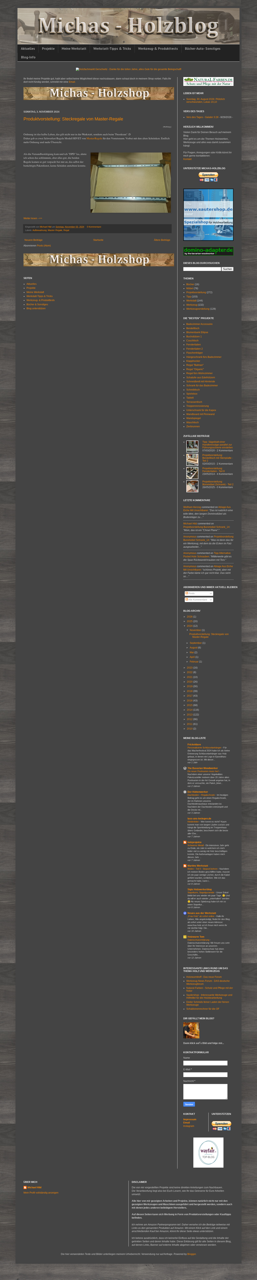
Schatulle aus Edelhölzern (200, 377)
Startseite (98, 240)
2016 (190, 700)
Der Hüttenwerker (198, 792)
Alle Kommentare (197, 599)
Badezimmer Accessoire (199, 324)
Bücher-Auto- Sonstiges (202, 48)
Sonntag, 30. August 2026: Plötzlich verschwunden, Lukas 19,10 (205, 100)
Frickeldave (194, 744)
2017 (190, 695)
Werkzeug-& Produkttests (158, 48)
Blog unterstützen (36, 308)
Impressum (189, 1119)
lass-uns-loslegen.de (199, 818)
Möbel (189, 288)
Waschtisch (192, 422)
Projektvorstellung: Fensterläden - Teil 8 (213, 470)
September (196, 643)
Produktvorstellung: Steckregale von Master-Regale (73, 118)
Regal (66, 230)
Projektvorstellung (196, 292)
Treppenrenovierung (197, 406)
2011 (190, 724)
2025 (190, 621)
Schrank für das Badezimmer (202, 385)
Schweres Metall (196, 845)
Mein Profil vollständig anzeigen (40, 1192)
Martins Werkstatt (198, 865)
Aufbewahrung (40, 230)
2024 (190, 626)
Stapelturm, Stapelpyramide (201, 892)
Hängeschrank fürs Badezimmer (203, 357)
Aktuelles (28, 48)
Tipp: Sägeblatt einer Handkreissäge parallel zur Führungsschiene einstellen (217, 445)
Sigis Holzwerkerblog (200, 889)
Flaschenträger (194, 352)
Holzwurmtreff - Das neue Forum (204, 977)
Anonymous (189, 536)
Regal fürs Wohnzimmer (199, 373)
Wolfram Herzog (192, 507)
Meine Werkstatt (74, 48)
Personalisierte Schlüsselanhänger (205, 747)
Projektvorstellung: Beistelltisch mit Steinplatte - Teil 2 (217, 458)
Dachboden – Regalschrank (201, 795)
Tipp (188, 296)
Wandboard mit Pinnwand (200, 414)
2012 (190, 719)
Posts (191, 593)
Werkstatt (191, 300)
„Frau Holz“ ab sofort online (201, 916)
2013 (190, 714)
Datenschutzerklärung (199, 940)
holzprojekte (195, 842)
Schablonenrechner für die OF (202, 1008)
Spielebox (191, 393)
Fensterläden (193, 344)
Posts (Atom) (44, 245)
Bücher (190, 284)
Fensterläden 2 (194, 348)
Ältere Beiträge (162, 240)
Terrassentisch (194, 402)
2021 (190, 677)
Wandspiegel (193, 418)
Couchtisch (192, 340)
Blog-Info (28, 57)
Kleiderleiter (193, 821)
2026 (190, 616)
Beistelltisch (192, 328)
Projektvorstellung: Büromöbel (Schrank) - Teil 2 (218, 483)
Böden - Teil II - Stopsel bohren (203, 869)
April (192, 657)
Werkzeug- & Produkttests (41, 300)
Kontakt (187, 159)
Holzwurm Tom (196, 936)
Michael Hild (190, 523)
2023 (190, 667)
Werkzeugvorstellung (197, 308)
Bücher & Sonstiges (37, 304)
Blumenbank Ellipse (197, 332)
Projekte (48, 48)
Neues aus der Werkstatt (202, 913)
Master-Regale (94, 138)
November (196, 630)
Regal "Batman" (195, 365)
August (194, 647)
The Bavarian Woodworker (203, 768)
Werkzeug (191, 304)
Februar (194, 661)
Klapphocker (193, 361)
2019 (190, 686)
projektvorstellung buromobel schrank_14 (206, 527)
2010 (190, 728)
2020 (190, 681)
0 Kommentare (94, 227)
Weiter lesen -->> (32, 218)
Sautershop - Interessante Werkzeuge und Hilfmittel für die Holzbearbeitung (209, 996)
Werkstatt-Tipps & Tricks (112, 48)
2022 (190, 672)
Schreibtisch (193, 389)
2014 (190, 709)
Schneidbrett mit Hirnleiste (200, 381)
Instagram (188, 1126)
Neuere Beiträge (33, 240)
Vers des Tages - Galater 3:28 (202, 117)
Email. (72, 81)
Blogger (191, 1254)
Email (186, 1122)
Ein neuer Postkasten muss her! (203, 771)
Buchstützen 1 (194, 336)
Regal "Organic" (195, 369)
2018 (190, 691)
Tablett (190, 397)
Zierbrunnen (193, 426)
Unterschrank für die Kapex (201, 410)
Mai (192, 652)
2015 (190, 705)
